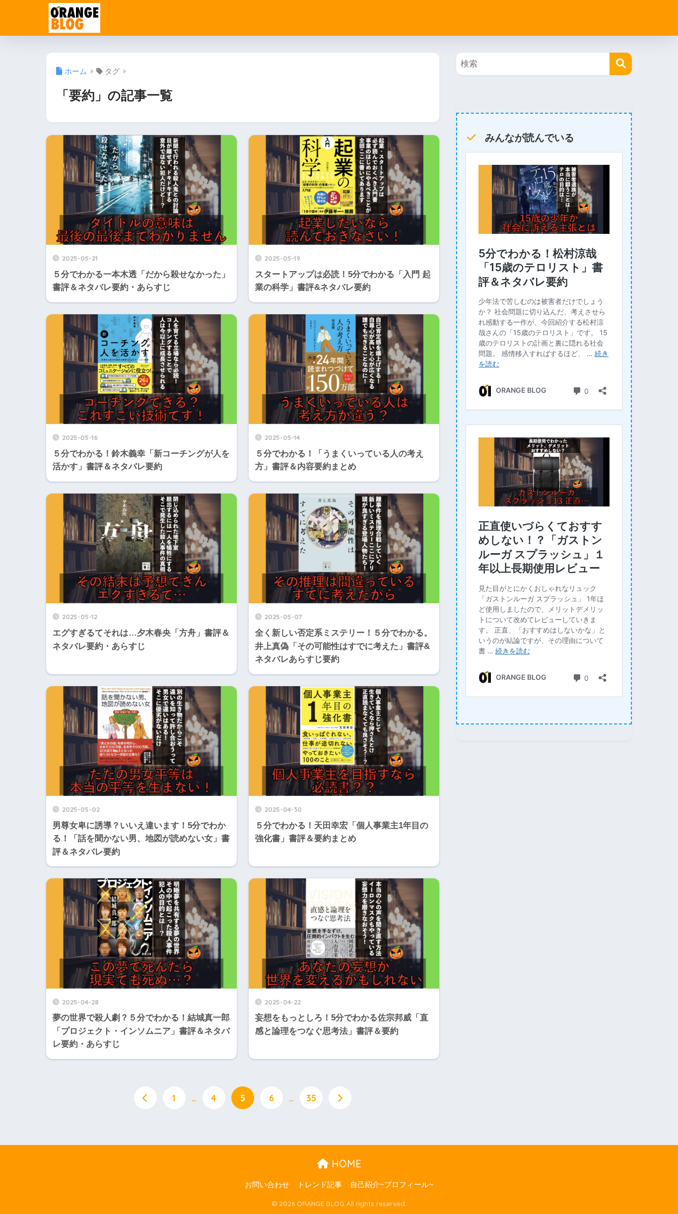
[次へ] (340, 1097)
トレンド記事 (319, 1185)
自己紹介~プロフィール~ (391, 1185)
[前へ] (145, 1097)
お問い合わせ (267, 1185)
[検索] (621, 64)
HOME (345, 1163)
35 (311, 1097)
